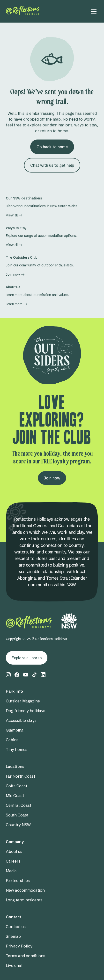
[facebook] (17, 674)
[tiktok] (34, 674)
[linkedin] (43, 674)
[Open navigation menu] (93, 11)
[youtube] (25, 674)
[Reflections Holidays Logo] (23, 10)
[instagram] (8, 674)
